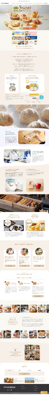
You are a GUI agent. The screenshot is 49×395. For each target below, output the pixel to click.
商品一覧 (13, 3)
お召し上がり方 (30, 3)
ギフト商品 (17, 3)
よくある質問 (25, 3)
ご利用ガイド (21, 3)
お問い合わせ (40, 3)
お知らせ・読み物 (35, 3)
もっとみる (24, 373)
